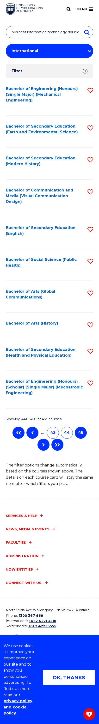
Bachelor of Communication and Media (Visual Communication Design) (39, 196)
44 (67, 432)
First (18, 433)
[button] (90, 90)
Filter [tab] (17, 71)
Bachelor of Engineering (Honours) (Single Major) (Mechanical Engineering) (42, 94)
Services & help (21, 516)
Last (57, 445)
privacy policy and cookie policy (18, 707)
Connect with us (24, 583)
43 (53, 432)
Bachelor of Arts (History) (32, 323)
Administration (22, 556)
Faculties (16, 542)
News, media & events (28, 529)
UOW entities (19, 569)
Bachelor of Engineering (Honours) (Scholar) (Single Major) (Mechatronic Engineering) (44, 387)
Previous (32, 433)
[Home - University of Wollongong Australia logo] (24, 9)
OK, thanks (69, 677)
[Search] (68, 9)
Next (43, 445)
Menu (81, 9)
